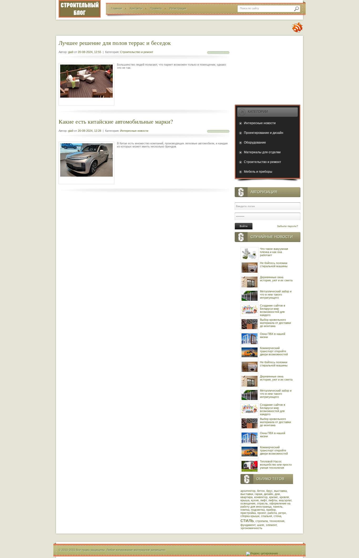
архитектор (247, 490)
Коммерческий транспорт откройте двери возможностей (274, 351)
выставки (246, 494)
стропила (261, 521)
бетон (261, 490)
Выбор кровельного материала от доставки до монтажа (275, 323)
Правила (156, 8)
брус (269, 490)
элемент (271, 525)
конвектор (261, 497)
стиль (247, 520)
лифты (272, 500)
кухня (255, 500)
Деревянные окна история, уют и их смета (276, 279)
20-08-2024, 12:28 (89, 130)
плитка (244, 509)
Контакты (136, 8)
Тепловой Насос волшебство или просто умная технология (276, 464)
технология (276, 521)
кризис (273, 497)
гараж (258, 494)
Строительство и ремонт (136, 52)
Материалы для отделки (262, 152)
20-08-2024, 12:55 (89, 52)
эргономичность (251, 528)
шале (260, 525)
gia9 (70, 52)
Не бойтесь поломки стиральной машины (274, 264)
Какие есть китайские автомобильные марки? (116, 121)
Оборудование (255, 142)
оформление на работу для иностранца (265, 505)
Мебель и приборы (258, 171)
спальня (266, 516)
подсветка (258, 509)
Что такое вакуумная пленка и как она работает (274, 252)
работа (272, 512)
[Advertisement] (267, 69)
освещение (247, 503)
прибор (271, 509)
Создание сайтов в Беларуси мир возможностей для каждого (272, 310)
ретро (282, 512)
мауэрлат (285, 500)
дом (277, 494)
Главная (116, 8)
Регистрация (178, 8)
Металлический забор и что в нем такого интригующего (275, 294)
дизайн (268, 494)
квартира (246, 497)
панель (278, 506)
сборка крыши (249, 516)
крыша (244, 500)
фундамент (247, 525)
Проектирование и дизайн (263, 133)
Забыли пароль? (287, 226)
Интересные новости (134, 130)
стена (277, 516)
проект (261, 512)
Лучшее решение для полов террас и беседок (115, 42)
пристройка (248, 512)
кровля (284, 497)
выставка (280, 490)
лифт (263, 500)
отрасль (262, 503)
